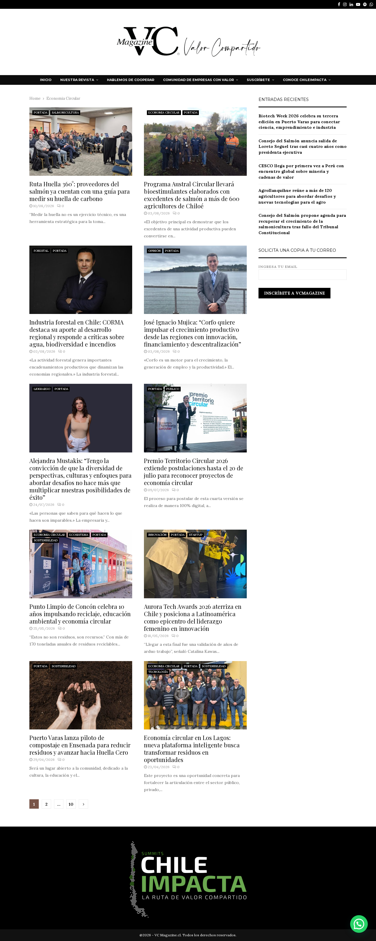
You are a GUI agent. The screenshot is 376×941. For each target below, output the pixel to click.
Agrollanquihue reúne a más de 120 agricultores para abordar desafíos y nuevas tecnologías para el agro (297, 196)
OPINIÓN (154, 251)
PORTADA (40, 112)
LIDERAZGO (42, 389)
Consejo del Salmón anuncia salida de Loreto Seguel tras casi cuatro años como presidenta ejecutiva (302, 146)
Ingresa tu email (278, 266)
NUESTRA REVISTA (77, 80)
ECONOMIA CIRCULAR (163, 112)
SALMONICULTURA (65, 112)
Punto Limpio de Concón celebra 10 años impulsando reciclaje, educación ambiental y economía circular (80, 613)
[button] (359, 924)
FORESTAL (41, 251)
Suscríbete (258, 80)
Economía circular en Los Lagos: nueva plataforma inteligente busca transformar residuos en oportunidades (192, 748)
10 (71, 804)
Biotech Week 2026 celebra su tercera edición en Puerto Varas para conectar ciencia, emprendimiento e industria (299, 121)
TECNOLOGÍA (158, 672)
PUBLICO (172, 389)
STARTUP (195, 535)
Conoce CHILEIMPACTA (304, 80)
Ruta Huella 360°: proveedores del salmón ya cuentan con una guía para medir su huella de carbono (79, 191)
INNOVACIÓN (157, 535)
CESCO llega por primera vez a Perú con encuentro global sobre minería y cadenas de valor (301, 171)
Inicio (45, 80)
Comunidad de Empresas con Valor (198, 80)
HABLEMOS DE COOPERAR (130, 80)
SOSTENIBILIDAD (46, 540)
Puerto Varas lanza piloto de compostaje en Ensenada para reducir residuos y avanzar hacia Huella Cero (79, 745)
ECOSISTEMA (78, 535)
